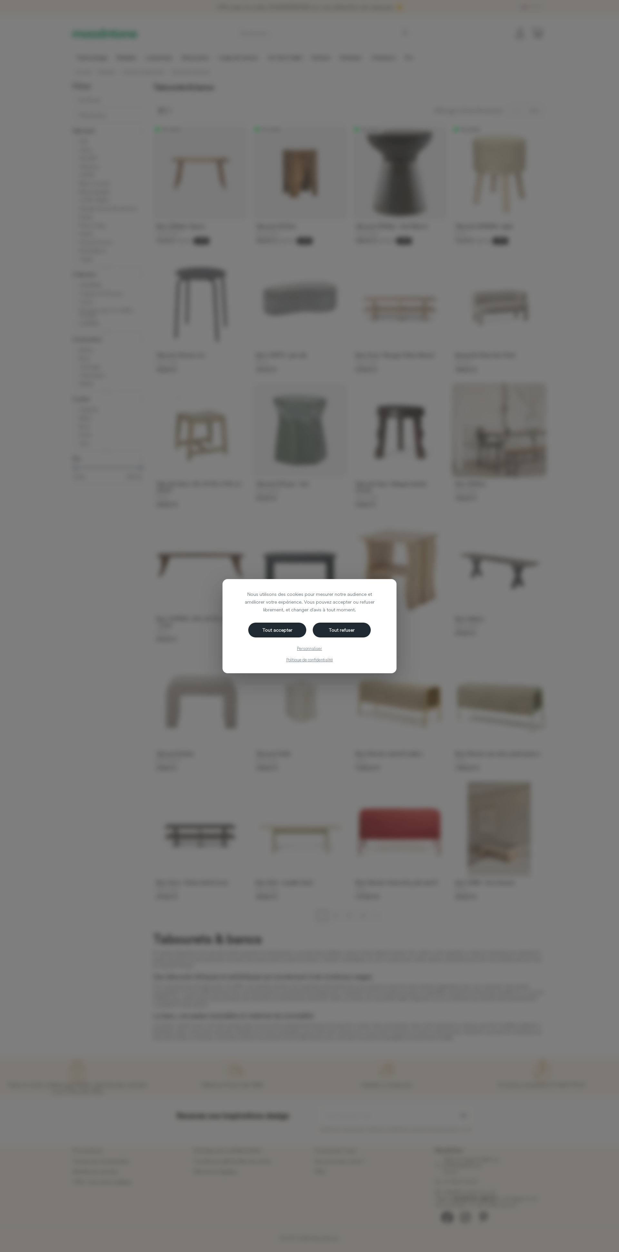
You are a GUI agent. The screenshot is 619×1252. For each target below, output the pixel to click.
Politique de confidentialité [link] (309, 659)
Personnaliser (309, 648)
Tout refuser (342, 630)
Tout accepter (277, 630)
